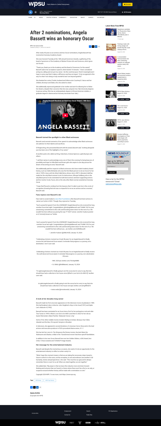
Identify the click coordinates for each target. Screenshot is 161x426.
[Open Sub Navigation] (36, 17)
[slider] (38, 12)
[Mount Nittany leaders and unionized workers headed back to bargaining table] (111, 76)
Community (62, 17)
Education (73, 17)
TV (34, 17)
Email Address (111, 166)
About (83, 17)
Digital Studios (52, 17)
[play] (30, 12)
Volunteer (100, 17)
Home (30, 17)
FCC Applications (113, 411)
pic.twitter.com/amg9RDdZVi (81, 286)
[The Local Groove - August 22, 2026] (111, 108)
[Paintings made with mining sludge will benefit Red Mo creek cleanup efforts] (111, 46)
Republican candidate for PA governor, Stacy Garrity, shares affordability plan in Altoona (123, 32)
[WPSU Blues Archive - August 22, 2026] (111, 94)
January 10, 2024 (76, 233)
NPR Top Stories (50, 380)
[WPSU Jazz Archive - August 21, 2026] (111, 122)
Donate (128, 4)
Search (88, 411)
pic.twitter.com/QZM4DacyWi (75, 229)
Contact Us (67, 415)
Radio (41, 17)
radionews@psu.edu (113, 184)
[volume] (35, 12)
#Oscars (65, 256)
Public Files (89, 415)
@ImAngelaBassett (70, 224)
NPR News (38, 380)
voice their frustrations (62, 199)
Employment (67, 411)
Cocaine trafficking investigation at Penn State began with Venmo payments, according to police (123, 137)
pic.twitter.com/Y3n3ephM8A (69, 261)
